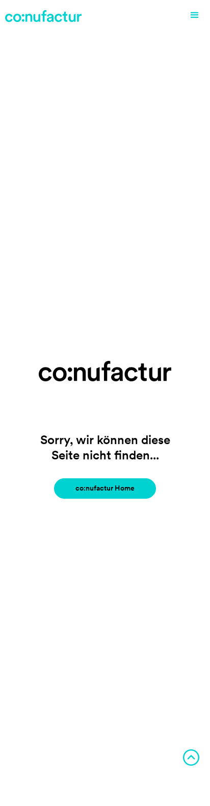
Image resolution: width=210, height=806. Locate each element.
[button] (194, 15)
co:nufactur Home (105, 488)
